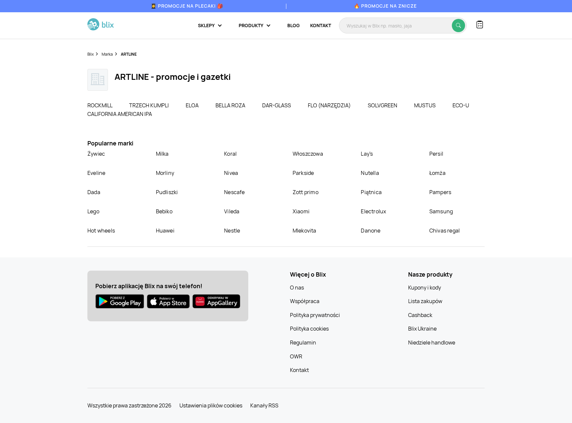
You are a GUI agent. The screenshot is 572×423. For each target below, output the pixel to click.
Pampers (440, 192)
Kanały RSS (264, 405)
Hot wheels (101, 230)
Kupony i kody (424, 287)
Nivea (231, 173)
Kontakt (320, 25)
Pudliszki (167, 192)
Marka (107, 54)
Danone (370, 230)
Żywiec (96, 153)
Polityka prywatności (315, 315)
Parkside (303, 173)
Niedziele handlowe (431, 342)
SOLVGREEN (383, 105)
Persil (436, 153)
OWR (296, 356)
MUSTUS (425, 105)
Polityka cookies (309, 328)
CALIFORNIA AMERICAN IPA (119, 114)
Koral (230, 153)
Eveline (96, 173)
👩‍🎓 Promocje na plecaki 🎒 (187, 6)
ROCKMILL (100, 105)
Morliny (165, 173)
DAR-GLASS (277, 105)
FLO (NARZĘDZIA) (330, 105)
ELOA (193, 105)
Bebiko (164, 211)
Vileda (231, 211)
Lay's (367, 153)
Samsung (441, 211)
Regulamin (303, 342)
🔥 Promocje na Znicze (385, 6)
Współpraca (304, 301)
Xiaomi (301, 211)
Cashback (420, 315)
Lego (93, 211)
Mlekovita (304, 230)
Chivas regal (444, 230)
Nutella (370, 173)
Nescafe (234, 192)
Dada (93, 192)
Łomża (437, 173)
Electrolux (373, 211)
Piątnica (371, 192)
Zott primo (305, 192)
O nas (297, 287)
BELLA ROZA (230, 105)
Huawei (165, 230)
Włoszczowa (308, 153)
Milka (162, 153)
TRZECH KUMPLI (149, 105)
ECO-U (461, 105)
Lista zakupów (425, 301)
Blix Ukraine (422, 328)
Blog (293, 25)
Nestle (232, 230)
